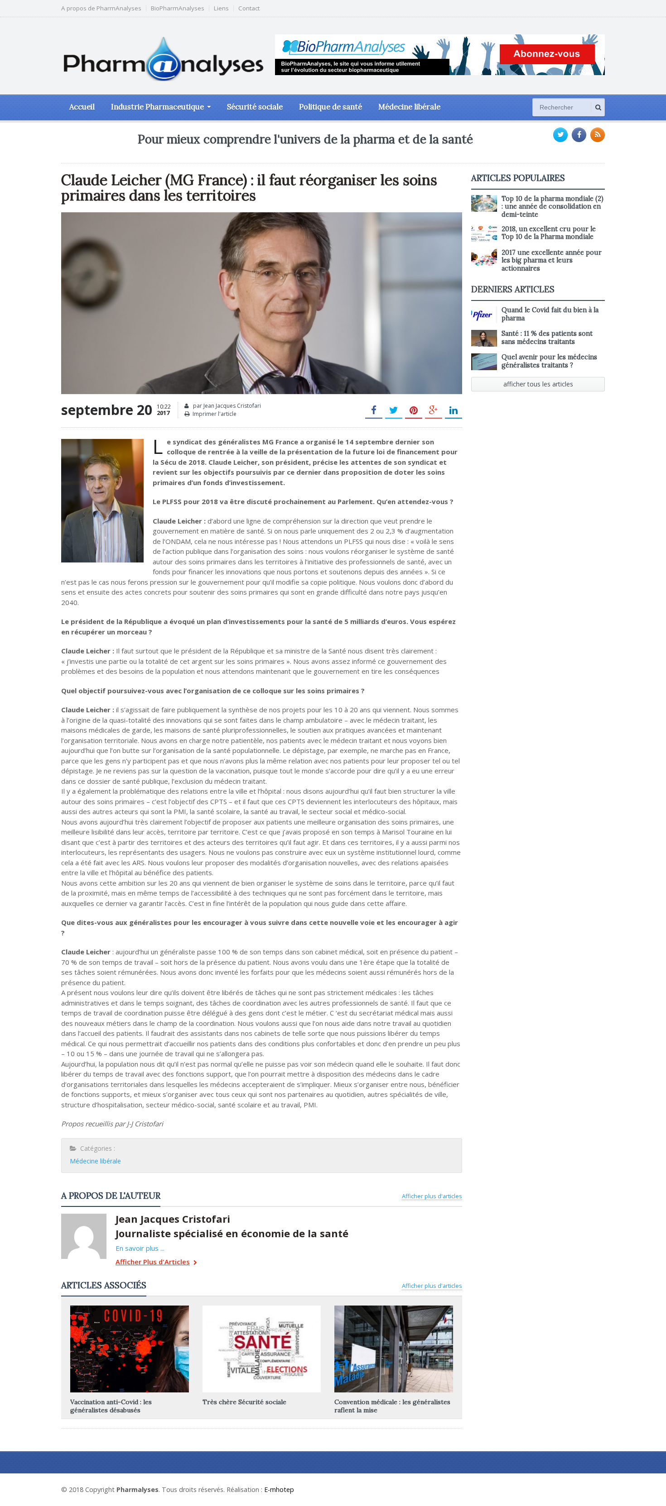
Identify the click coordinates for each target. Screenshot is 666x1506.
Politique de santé (330, 107)
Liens (221, 8)
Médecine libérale (409, 107)
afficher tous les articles (538, 384)
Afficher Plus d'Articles (153, 1262)
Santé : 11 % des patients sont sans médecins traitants (547, 337)
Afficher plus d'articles (432, 1196)
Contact (249, 8)
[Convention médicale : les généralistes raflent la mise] (394, 1309)
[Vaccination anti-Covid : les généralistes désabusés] (129, 1309)
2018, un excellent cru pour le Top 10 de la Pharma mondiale (549, 233)
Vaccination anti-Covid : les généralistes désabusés (111, 1406)
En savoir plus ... (140, 1248)
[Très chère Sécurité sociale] (261, 1309)
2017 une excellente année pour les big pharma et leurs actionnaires (552, 260)
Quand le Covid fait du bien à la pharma (550, 314)
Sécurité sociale (255, 107)
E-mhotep (279, 1489)
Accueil (82, 107)
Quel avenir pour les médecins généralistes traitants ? (549, 361)
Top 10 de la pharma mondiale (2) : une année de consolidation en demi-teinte (552, 207)
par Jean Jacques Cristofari (226, 406)
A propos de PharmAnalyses (101, 8)
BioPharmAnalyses (177, 8)
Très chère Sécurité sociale (244, 1402)
